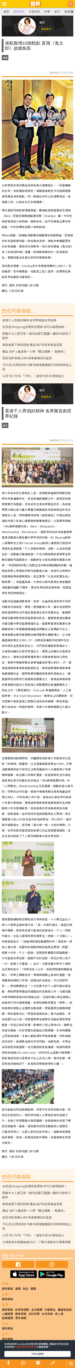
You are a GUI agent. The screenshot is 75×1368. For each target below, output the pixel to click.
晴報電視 (19, 11)
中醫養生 (50, 1309)
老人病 (59, 1314)
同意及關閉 (37, 1354)
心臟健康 (7, 1314)
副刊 (57, 11)
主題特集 (34, 11)
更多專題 (20, 1318)
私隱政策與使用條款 (25, 1347)
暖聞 (33, 1288)
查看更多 (46, 29)
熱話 (25, 1288)
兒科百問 (34, 1314)
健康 (6, 11)
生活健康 (36, 1309)
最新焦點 (7, 1288)
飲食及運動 (22, 1309)
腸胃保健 (20, 1314)
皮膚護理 (7, 1318)
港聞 (5, 57)
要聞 (18, 1288)
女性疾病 (47, 1314)
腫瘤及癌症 (65, 1309)
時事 (47, 11)
